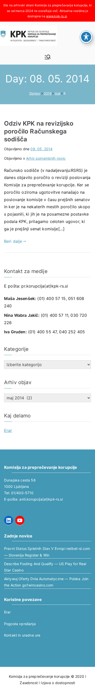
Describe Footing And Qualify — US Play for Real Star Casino (45, 567)
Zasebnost (28, 683)
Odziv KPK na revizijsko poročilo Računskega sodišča (38, 131)
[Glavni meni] (48, 57)
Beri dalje (13, 241)
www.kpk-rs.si (56, 16)
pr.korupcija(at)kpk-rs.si (44, 286)
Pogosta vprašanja (20, 624)
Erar (8, 430)
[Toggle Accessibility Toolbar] (86, 37)
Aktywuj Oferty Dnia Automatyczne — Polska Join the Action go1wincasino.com (46, 582)
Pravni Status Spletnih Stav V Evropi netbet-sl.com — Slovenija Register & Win (47, 551)
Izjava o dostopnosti (58, 683)
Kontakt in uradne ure (22, 635)
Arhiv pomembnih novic (46, 158)
